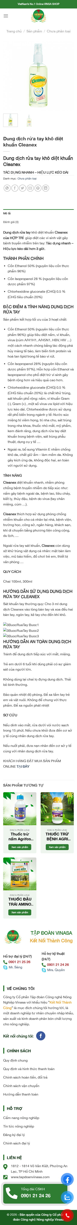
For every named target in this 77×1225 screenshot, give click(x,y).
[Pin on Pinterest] (37, 188)
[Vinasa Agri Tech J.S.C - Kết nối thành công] (38, 15)
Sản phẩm (34, 31)
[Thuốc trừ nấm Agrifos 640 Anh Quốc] (19, 808)
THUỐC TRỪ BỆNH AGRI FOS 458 (57, 837)
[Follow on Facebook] (40, 1035)
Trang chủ (14, 31)
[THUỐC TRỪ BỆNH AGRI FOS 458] (57, 808)
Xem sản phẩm (20, 847)
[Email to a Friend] (30, 188)
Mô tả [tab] (6, 213)
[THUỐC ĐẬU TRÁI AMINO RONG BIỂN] (19, 874)
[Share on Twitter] (22, 188)
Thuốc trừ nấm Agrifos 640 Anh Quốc (20, 837)
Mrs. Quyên (56, 970)
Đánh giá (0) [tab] (10, 222)
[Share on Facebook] (14, 188)
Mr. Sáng (15, 967)
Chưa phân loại (59, 31)
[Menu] (5, 16)
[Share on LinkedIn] (45, 188)
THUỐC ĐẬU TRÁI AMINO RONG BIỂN (19, 902)
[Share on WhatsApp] (7, 188)
